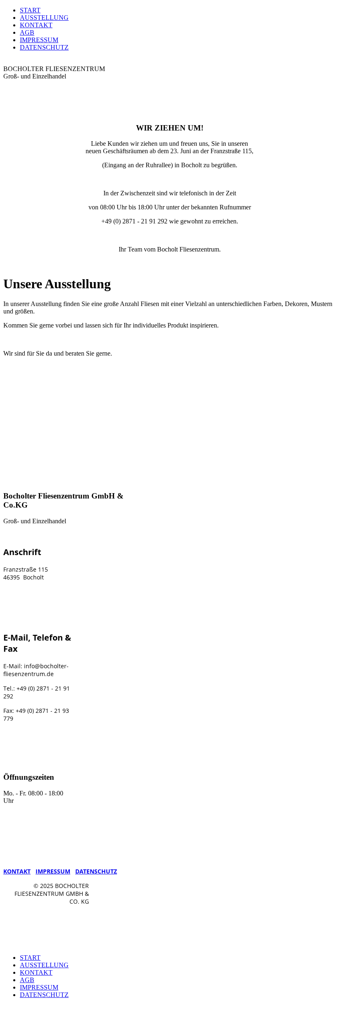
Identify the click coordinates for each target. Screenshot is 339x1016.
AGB (27, 32)
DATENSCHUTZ (44, 47)
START (30, 10)
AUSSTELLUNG (44, 17)
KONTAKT (36, 24)
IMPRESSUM (39, 39)
